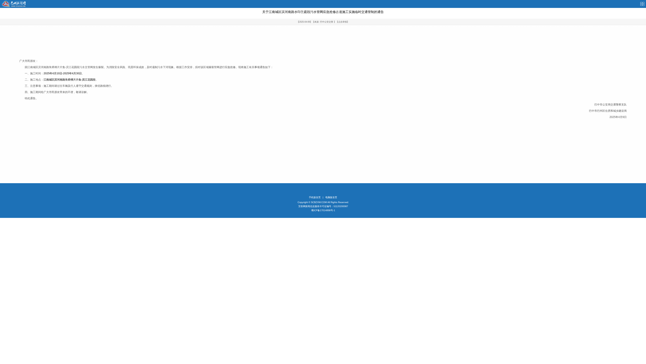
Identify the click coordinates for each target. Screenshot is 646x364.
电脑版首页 (331, 197)
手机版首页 (315, 197)
